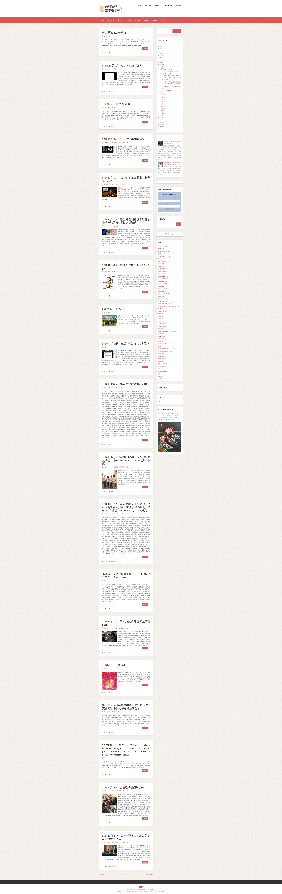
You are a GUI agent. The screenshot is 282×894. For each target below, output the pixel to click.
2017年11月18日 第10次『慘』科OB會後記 (125, 343)
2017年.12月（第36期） (115, 309)
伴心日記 (160, 313)
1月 (162, 115)
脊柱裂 (159, 341)
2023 (161, 51)
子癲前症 (160, 248)
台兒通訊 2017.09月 (163, 278)
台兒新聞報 (161, 296)
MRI (159, 373)
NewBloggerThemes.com (143, 891)
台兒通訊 (116, 142)
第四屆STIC (161, 356)
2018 (161, 62)
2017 (161, 64)
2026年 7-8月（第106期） (166, 410)
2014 (161, 122)
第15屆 (159, 346)
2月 (162, 113)
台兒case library (162, 298)
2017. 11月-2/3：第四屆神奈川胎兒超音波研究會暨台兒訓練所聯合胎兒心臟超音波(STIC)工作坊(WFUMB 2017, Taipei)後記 (126, 507)
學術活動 (137, 20)
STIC (119, 712)
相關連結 (178, 6)
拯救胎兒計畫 (161, 326)
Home (139, 6)
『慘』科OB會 (117, 69)
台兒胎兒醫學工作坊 (163, 268)
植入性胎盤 (161, 361)
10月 (162, 95)
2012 (161, 126)
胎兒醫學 (160, 336)
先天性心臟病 (161, 311)
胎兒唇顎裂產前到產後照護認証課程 (167, 331)
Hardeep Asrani (125, 891)
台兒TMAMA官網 (168, 6)
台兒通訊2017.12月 (123, 142)
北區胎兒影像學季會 (163, 256)
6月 (162, 104)
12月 (162, 67)
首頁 (126, 875)
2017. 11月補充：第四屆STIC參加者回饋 (124, 384)
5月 (162, 106)
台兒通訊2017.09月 (162, 283)
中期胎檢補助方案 (162, 251)
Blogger (172, 234)
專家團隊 (154, 20)
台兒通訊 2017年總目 (114, 32)
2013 (161, 124)
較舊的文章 (150, 875)
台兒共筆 (163, 20)
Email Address (169, 199)
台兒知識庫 (161, 263)
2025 (161, 46)
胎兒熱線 (160, 333)
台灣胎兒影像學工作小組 (164, 301)
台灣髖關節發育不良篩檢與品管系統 (167, 306)
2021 (161, 55)
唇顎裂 (159, 338)
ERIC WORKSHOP (163, 371)
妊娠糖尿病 (161, 318)
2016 (161, 117)
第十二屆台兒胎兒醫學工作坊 (165, 351)
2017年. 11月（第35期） (115, 665)
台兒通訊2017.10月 (123, 791)
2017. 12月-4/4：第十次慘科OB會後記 (123, 139)
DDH (159, 368)
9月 (162, 97)
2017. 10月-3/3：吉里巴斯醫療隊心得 (123, 787)
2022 (161, 53)
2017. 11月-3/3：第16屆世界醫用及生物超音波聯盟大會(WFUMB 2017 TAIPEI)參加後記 (126, 460)
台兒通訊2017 (161, 281)
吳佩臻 (159, 316)
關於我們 (120, 20)
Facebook (112, 53)
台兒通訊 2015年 (162, 276)
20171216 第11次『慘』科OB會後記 (121, 65)
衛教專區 (157, 6)
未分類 (115, 712)
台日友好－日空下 (162, 258)
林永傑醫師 (161, 323)
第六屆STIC (161, 353)
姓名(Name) (169, 204)
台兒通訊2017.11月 (123, 387)
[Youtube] (142, 887)
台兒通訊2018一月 (162, 293)
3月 (162, 111)
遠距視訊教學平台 (162, 363)
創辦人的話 (148, 6)
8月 (162, 99)
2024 (161, 48)
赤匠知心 (160, 321)
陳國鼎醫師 (161, 358)
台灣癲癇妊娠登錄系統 (164, 303)
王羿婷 (159, 253)
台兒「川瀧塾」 (162, 261)
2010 (161, 129)
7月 (162, 101)
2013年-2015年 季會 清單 (116, 104)
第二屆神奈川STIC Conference (166, 348)
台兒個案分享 (161, 271)
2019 (161, 60)
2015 (161, 120)
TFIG (115, 107)
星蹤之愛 (160, 328)
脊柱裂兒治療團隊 (162, 343)
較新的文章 (102, 875)
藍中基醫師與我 (162, 366)
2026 (161, 44)
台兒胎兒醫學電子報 (140, 889)
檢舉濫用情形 (162, 387)
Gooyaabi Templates (160, 891)
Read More (145, 48)
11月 (162, 92)
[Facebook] (140, 887)
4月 (162, 108)
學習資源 (146, 20)
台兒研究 (160, 266)
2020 (161, 57)
